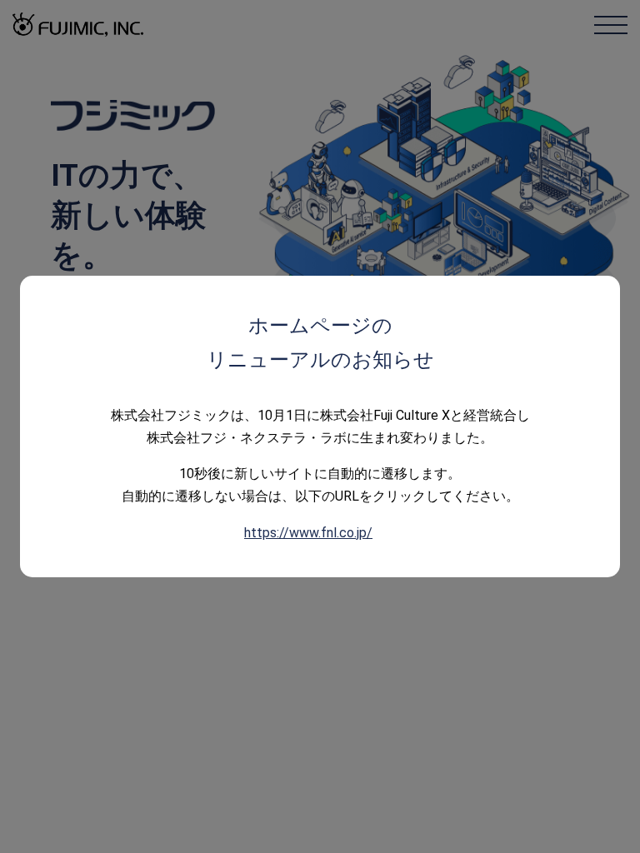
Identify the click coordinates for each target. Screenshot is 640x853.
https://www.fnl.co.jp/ (308, 533)
